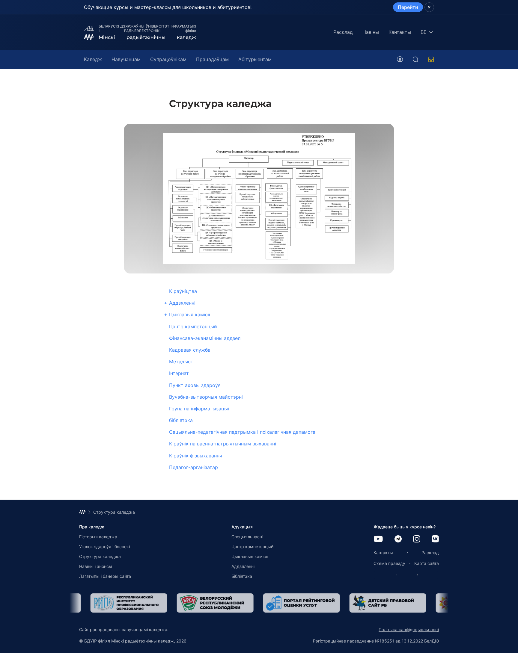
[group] (117, 603)
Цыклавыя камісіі (189, 315)
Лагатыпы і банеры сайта (105, 576)
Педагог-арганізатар (193, 467)
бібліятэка (181, 420)
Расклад (343, 32)
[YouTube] (378, 539)
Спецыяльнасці (247, 536)
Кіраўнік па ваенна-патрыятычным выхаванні (222, 444)
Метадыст (181, 362)
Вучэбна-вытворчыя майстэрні (206, 397)
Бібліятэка (241, 576)
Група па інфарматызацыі (199, 409)
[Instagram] (416, 539)
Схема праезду (389, 563)
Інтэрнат (179, 373)
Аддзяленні (182, 303)
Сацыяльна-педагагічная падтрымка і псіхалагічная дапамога (242, 432)
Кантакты (400, 32)
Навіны (370, 32)
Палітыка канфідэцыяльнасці (409, 629)
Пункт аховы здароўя (195, 385)
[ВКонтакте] (435, 539)
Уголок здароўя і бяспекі (104, 546)
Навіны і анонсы (95, 566)
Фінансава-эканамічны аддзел (204, 338)
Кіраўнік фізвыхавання (195, 456)
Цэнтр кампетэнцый (193, 326)
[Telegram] (398, 539)
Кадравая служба (189, 350)
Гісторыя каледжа (98, 536)
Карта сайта (426, 563)
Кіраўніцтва (183, 291)
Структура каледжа (100, 556)
